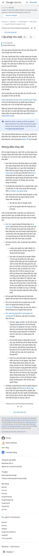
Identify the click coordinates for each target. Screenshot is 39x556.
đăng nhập (9, 173)
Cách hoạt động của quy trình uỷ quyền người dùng (19, 100)
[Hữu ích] (31, 28)
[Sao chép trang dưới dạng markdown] (31, 37)
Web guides (33, 21)
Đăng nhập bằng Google (16, 128)
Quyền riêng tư (15, 546)
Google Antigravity (7, 500)
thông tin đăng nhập (27, 388)
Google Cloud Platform (9, 532)
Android (4, 487)
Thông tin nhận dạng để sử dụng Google (14, 478)
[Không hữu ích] (34, 28)
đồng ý (33, 173)
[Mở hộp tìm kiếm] (27, 2)
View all (4, 509)
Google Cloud (6, 503)
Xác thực (9, 224)
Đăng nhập (33, 2)
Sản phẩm (13, 21)
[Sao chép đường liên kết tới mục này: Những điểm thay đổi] (26, 147)
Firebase (4, 493)
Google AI (5, 535)
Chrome (4, 490)
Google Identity (22, 21)
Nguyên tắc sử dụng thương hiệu (12, 466)
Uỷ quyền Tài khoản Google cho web (14, 24)
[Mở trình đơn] (3, 2)
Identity (17, 2)
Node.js (23, 139)
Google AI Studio (7, 497)
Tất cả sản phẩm (7, 538)
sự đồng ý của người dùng (18, 191)
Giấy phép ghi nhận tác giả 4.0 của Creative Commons (19, 420)
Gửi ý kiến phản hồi (10, 32)
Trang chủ (4, 21)
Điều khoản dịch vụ (7, 463)
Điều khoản (5, 546)
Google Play (5, 506)
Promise (9, 307)
